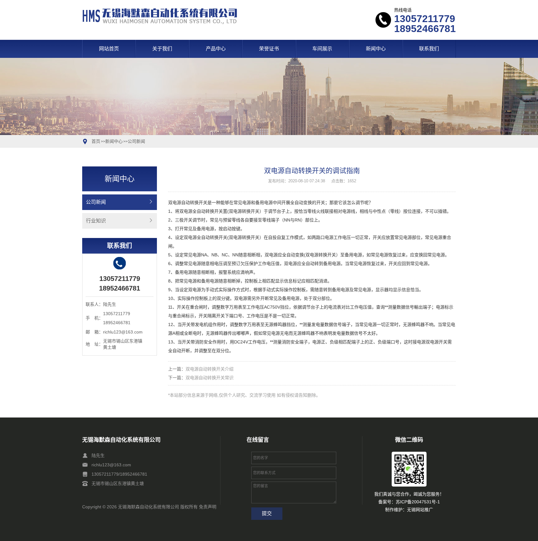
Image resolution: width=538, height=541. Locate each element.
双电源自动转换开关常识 (210, 377)
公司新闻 (136, 141)
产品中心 (216, 48)
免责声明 (207, 506)
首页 (96, 141)
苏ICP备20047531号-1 (418, 501)
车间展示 (322, 48)
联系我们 (429, 48)
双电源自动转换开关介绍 (210, 368)
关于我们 (162, 48)
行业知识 (96, 220)
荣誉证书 (269, 48)
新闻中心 (376, 48)
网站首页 (109, 48)
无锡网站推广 (420, 509)
